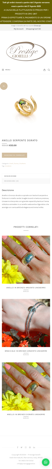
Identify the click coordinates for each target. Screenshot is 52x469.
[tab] (26, 176)
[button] (45, 462)
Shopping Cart (33, 29)
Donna (16, 163)
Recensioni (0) (11, 181)
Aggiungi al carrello (14, 155)
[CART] (44, 69)
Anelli (11, 163)
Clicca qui (37, 26)
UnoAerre (22, 163)
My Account (18, 29)
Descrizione (10, 176)
